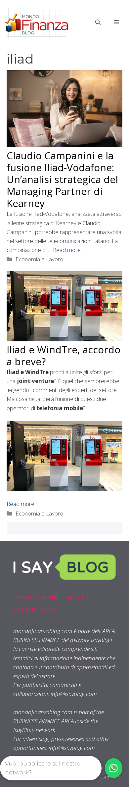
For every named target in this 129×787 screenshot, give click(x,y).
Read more (67, 250)
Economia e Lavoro (39, 259)
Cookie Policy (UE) (35, 609)
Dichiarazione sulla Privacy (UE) (50, 597)
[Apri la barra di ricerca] (98, 22)
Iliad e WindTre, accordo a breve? (63, 355)
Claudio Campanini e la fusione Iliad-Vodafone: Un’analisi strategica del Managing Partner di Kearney (62, 179)
